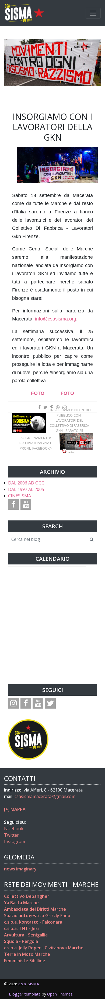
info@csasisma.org (55, 319)
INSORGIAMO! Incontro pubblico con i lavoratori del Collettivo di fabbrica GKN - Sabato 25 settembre (70, 422)
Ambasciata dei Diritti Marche (35, 909)
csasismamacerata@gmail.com (45, 796)
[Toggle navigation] (93, 13)
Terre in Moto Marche (27, 954)
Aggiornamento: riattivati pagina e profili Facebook (35, 442)
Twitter (11, 835)
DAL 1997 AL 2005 (26, 489)
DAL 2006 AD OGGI (27, 483)
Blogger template (25, 994)
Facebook (13, 829)
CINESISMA (19, 496)
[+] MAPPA (15, 809)
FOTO (37, 393)
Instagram (14, 841)
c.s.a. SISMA (28, 983)
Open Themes (59, 994)
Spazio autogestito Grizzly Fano (37, 915)
